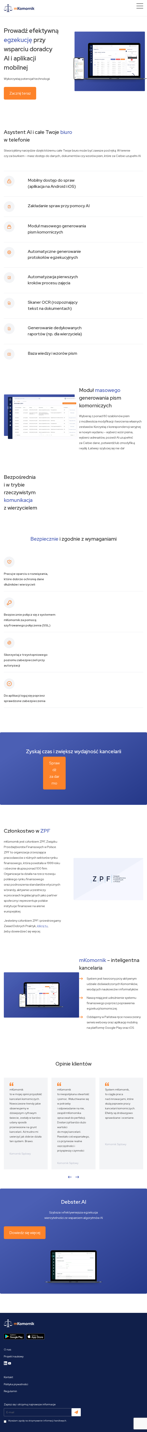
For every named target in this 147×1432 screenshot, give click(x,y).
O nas (7, 1349)
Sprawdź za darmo (54, 773)
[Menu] (139, 6)
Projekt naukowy (14, 1356)
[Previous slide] (69, 1177)
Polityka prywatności (16, 1384)
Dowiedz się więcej (24, 1232)
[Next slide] (77, 1177)
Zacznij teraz (20, 93)
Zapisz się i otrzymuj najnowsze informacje (30, 1404)
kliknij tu (42, 926)
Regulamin (10, 1391)
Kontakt (8, 1377)
